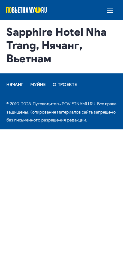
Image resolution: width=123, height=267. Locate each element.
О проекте (65, 85)
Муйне (38, 85)
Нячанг (14, 85)
